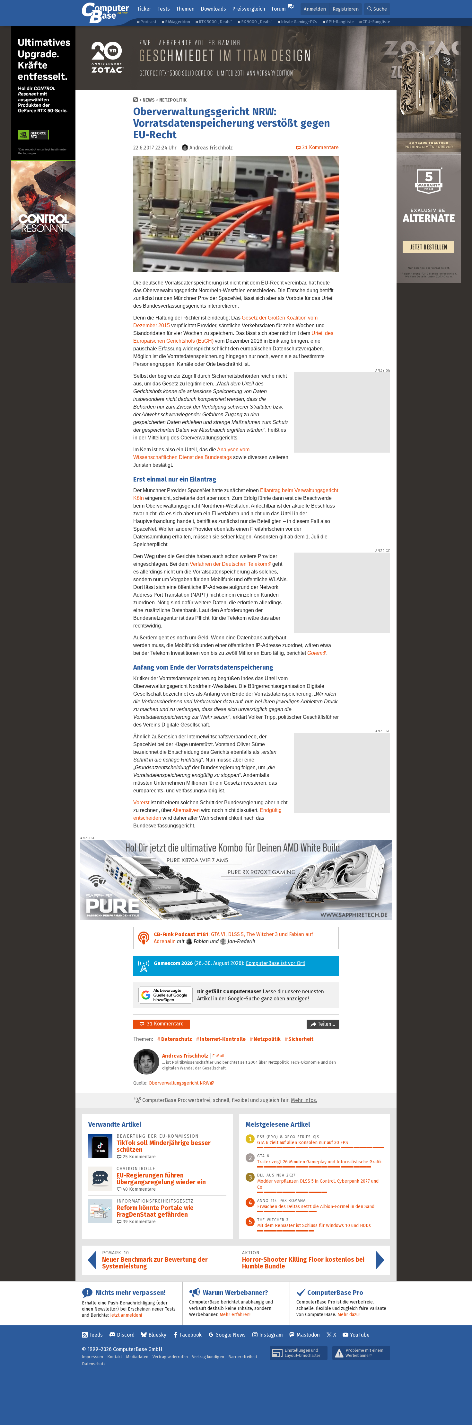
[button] (377, 9)
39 (138, 1221)
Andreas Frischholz (185, 1056)
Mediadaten (137, 1356)
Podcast (148, 21)
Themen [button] (185, 9)
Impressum (92, 1356)
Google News (230, 1335)
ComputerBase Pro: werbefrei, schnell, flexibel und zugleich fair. (229, 1100)
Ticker (144, 9)
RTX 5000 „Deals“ (215, 21)
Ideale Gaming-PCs (299, 21)
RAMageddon (177, 21)
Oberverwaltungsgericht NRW (179, 1083)
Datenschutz (176, 1039)
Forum (279, 9)
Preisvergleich (248, 9)
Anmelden (315, 9)
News (149, 100)
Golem (314, 653)
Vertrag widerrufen (170, 1356)
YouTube (360, 1335)
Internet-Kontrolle (223, 1039)
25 (138, 1156)
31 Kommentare (164, 1024)
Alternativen (186, 810)
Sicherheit (300, 1039)
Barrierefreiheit (242, 1356)
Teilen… (325, 1024)
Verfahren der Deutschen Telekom (228, 564)
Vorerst (141, 802)
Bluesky (157, 1335)
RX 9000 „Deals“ (256, 21)
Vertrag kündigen (208, 1356)
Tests (163, 9)
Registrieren (346, 9)
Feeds (96, 1335)
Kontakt (114, 1356)
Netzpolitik (173, 100)
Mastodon (308, 1335)
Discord (126, 1335)
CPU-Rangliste (376, 21)
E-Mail (218, 1055)
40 (138, 1189)
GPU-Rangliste (340, 21)
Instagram (271, 1335)
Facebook (191, 1335)
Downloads (213, 9)
